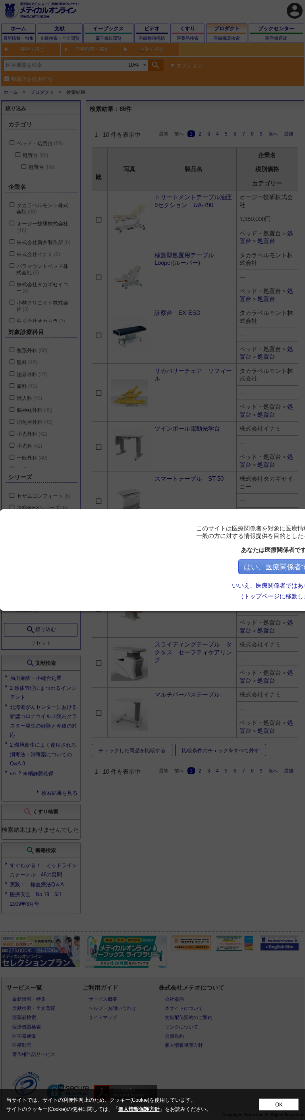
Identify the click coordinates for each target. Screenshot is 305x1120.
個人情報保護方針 (139, 1109)
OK (279, 1105)
